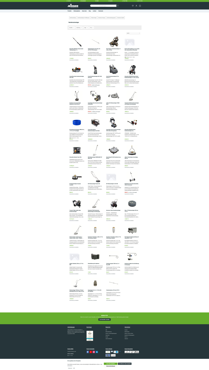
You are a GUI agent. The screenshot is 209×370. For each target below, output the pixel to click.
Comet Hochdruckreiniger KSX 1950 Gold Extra (95, 77)
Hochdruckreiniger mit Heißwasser (83, 17)
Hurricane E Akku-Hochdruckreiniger (113, 210)
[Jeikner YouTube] (91, 352)
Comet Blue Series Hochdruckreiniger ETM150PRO (95, 103)
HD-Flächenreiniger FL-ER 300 (112, 183)
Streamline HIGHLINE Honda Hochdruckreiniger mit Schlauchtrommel (130, 130)
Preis (91, 27)
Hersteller (71, 27)
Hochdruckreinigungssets (111, 17)
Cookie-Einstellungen (109, 338)
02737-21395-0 (140, 0)
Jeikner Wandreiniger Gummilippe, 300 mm (131, 158)
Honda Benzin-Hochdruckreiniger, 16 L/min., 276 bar (113, 49)
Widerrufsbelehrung (109, 331)
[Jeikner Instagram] (94, 352)
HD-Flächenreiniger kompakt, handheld (75, 184)
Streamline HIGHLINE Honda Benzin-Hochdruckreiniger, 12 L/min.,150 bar (132, 77)
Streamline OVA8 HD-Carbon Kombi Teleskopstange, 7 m (76, 49)
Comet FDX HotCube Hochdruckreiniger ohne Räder (94, 130)
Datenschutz (107, 335)
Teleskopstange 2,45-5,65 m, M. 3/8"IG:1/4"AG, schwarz (94, 49)
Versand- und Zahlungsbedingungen (111, 333)
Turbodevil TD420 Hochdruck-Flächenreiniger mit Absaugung (94, 211)
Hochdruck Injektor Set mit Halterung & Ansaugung (132, 264)
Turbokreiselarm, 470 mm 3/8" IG (112, 290)
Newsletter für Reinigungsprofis (129, 335)
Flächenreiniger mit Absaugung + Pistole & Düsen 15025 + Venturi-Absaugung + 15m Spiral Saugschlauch (76, 237)
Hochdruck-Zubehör (120, 17)
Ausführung (78, 27)
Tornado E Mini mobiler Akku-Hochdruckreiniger (75, 211)
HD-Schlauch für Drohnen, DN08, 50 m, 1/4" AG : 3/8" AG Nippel (77, 130)
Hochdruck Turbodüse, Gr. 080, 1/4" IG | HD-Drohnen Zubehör (95, 237)
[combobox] (103, 6)
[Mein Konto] (136, 6)
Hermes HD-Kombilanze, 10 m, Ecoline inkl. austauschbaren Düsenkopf (132, 49)
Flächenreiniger (94, 17)
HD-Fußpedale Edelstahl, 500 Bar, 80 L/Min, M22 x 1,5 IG (132, 237)
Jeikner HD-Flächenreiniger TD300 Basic (112, 103)
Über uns (126, 336)
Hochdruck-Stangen (101, 17)
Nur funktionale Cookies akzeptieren (125, 363)
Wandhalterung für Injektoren (93, 263)
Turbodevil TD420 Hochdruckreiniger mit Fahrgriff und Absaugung (132, 103)
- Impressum (70, 368)
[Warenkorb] (140, 6)
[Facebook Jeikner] (88, 352)
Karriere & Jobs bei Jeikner (129, 333)
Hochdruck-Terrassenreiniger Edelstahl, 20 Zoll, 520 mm (75, 103)
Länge (85, 27)
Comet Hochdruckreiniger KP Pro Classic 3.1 (112, 77)
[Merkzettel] (132, 6)
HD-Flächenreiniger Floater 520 (94, 183)
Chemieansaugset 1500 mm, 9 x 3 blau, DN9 (112, 264)
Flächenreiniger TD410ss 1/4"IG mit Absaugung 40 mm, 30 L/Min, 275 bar (77, 291)
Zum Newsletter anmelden (104, 319)
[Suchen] (117, 6)
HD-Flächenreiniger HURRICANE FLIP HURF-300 (95, 158)
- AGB (74, 368)
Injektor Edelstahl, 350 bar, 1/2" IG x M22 (76, 264)
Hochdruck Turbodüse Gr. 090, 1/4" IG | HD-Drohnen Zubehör (113, 237)
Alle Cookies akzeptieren (110, 363)
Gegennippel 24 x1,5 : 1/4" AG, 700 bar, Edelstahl (94, 291)
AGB (106, 329)
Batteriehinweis (127, 331)
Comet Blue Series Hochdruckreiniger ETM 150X (77, 77)
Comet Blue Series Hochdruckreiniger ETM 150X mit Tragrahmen (113, 130)
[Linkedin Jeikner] (97, 352)
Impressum (126, 338)
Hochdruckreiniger (73, 17)
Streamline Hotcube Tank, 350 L (76, 157)
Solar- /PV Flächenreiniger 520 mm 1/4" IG (131, 211)
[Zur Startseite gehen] (72, 6)
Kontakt (107, 336)
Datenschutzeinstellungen (110, 366)
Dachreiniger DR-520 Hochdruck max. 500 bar (113, 158)
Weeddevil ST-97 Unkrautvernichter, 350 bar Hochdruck (131, 184)
